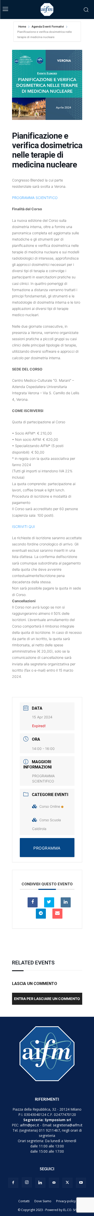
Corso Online (49, 806)
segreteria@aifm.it (67, 1125)
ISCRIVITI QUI (23, 526)
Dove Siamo (42, 1201)
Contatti (24, 1201)
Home (22, 26)
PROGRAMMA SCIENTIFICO (35, 197)
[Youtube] (81, 1183)
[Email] (57, 914)
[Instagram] (27, 1182)
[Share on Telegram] (41, 914)
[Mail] (54, 1183)
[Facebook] (13, 1183)
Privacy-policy (66, 1201)
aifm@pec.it (29, 1125)
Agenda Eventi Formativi (48, 26)
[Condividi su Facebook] (33, 902)
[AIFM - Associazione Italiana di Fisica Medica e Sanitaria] (47, 10)
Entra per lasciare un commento (47, 998)
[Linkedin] (66, 902)
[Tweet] (49, 902)
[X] (67, 1183)
